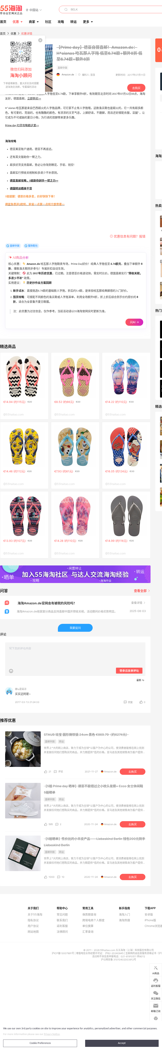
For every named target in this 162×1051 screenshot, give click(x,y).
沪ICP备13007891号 (63, 953)
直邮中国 (14, 245)
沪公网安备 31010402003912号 (118, 959)
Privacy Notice (52, 1034)
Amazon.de (68, 74)
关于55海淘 (35, 914)
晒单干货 (26, 188)
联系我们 (62, 920)
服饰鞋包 (33, 245)
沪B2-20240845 (114, 953)
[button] (34, 10)
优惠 (16, 22)
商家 (32, 22)
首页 (3, 33)
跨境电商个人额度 (93, 920)
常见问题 (62, 914)
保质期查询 (89, 914)
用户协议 (33, 925)
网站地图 (33, 931)
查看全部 (140, 591)
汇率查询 (87, 931)
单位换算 (87, 925)
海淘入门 (124, 914)
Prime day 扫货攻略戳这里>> (22, 125)
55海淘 (11, 10)
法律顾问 (62, 931)
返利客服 (62, 925)
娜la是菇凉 (20, 689)
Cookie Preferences (40, 1043)
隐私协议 (33, 920)
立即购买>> (34, 98)
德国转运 (15, 188)
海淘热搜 (124, 920)
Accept (122, 1043)
